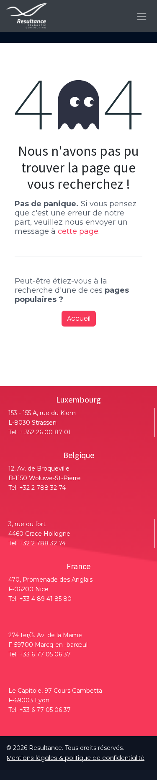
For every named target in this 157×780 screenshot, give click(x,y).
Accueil (78, 318)
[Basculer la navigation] (142, 15)
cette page (78, 231)
